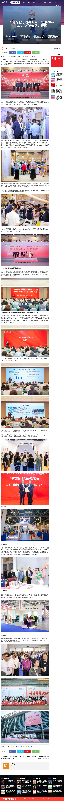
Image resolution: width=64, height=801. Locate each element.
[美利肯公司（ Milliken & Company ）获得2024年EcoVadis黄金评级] (19, 782)
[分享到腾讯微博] (21, 746)
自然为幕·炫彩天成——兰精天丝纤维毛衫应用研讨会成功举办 (10, 792)
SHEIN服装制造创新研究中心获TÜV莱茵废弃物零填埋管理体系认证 (26, 792)
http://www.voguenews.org (15, 765)
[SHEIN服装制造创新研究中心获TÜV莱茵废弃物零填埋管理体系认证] (19, 792)
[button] (60, 2)
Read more (11, 39)
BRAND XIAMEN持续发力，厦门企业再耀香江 (57, 781)
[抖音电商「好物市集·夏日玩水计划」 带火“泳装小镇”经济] (53, 75)
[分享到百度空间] (16, 746)
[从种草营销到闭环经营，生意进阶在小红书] (50, 787)
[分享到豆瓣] (8, 746)
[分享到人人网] (6, 746)
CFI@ (5, 48)
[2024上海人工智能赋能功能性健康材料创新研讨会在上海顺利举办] (53, 85)
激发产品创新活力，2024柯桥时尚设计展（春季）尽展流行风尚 (38, 757)
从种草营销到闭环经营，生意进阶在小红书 (57, 786)
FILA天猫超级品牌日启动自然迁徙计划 (42, 786)
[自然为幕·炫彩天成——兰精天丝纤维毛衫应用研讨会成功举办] (3, 792)
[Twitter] (61, 5)
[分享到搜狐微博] (26, 746)
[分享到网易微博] (23, 746)
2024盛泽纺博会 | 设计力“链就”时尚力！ (26, 786)
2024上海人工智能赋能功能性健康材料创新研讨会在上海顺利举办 (59, 85)
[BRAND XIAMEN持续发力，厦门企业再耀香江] (50, 782)
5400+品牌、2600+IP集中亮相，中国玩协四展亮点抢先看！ (42, 792)
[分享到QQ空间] (11, 746)
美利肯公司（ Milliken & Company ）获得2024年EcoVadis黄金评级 (26, 782)
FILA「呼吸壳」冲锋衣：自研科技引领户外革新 (57, 791)
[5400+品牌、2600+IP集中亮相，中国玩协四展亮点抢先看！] (34, 792)
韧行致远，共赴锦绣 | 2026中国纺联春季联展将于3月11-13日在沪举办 (59, 80)
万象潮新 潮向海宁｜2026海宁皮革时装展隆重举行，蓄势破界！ (53, 36)
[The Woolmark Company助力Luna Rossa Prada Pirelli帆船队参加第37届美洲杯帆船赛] (53, 91)
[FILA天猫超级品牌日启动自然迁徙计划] (34, 787)
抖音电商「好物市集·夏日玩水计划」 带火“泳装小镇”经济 (59, 74)
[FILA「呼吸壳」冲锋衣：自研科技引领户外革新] (50, 791)
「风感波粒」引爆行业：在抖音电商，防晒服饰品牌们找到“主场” (12, 757)
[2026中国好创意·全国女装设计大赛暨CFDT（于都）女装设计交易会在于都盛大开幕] (53, 97)
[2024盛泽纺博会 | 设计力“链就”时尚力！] (19, 787)
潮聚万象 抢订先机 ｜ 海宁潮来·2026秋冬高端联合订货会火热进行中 (25, 36)
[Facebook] (56, 5)
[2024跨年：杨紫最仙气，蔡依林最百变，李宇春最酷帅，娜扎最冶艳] (34, 782)
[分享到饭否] (28, 746)
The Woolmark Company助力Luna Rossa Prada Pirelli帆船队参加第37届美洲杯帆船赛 (59, 91)
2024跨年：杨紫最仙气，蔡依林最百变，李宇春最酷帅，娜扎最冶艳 (42, 782)
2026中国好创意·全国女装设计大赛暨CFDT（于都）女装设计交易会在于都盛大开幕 (59, 97)
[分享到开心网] (13, 746)
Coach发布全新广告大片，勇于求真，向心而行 (10, 781)
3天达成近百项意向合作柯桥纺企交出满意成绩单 (11, 36)
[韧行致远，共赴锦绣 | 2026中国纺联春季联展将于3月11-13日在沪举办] (53, 80)
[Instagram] (59, 5)
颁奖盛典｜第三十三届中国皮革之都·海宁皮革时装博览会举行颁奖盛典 (39, 36)
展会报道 (32, 18)
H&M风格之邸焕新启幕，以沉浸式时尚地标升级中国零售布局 (11, 787)
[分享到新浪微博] (18, 746)
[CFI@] (2, 48)
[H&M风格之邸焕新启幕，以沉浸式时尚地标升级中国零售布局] (3, 787)
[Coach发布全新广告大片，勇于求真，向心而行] (3, 782)
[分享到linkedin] (31, 746)
